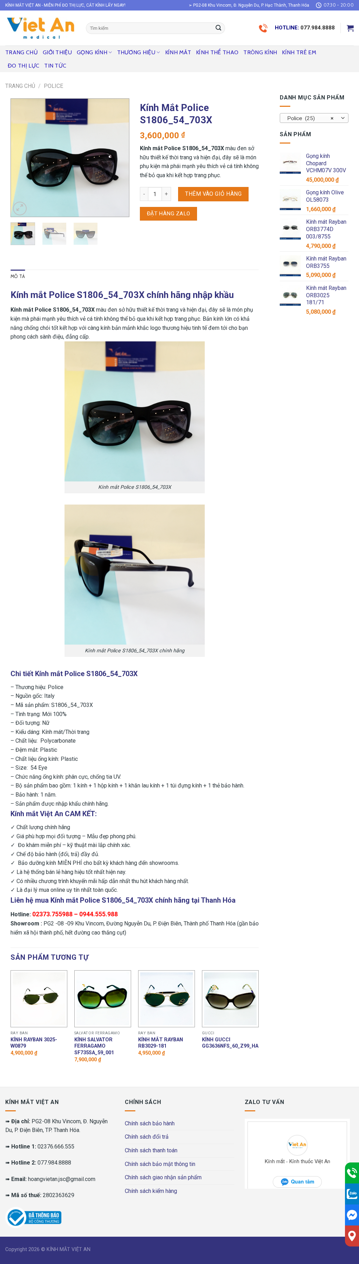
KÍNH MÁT (178, 52)
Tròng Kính (260, 52)
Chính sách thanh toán (151, 1150)
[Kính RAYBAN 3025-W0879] (39, 999)
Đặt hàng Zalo (168, 213)
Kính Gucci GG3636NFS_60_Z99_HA (230, 1043)
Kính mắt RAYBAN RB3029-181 (160, 1043)
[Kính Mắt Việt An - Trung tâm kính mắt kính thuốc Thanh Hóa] (40, 28)
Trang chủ (21, 52)
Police (53, 86)
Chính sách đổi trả (147, 1136)
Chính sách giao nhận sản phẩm (163, 1177)
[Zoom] (20, 208)
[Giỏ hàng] (350, 28)
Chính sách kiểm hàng (151, 1191)
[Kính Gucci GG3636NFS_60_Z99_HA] (230, 999)
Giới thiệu (57, 52)
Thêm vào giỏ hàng (213, 193)
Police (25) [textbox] (310, 118)
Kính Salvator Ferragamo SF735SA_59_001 (94, 1046)
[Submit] (218, 28)
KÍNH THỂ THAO (217, 52)
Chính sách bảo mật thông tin (160, 1164)
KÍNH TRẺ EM (299, 52)
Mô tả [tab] (18, 276)
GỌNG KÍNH (92, 52)
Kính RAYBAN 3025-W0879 (34, 1043)
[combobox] (314, 118)
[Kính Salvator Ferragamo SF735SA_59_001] (103, 999)
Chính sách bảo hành (150, 1123)
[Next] (118, 157)
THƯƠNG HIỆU (136, 52)
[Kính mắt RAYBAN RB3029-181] (166, 999)
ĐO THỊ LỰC (23, 65)
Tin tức (55, 65)
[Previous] (21, 157)
